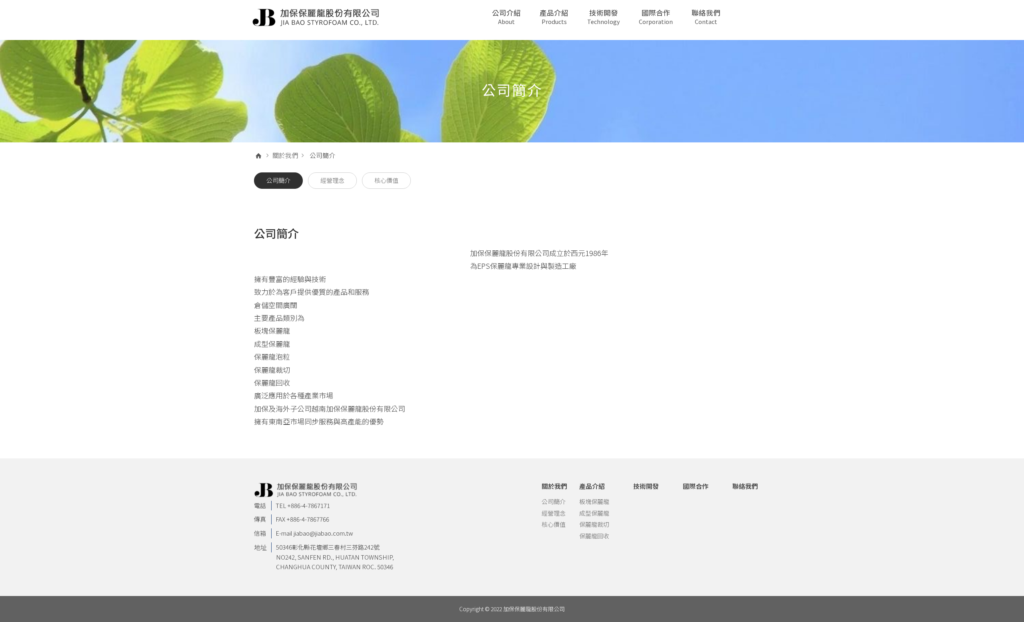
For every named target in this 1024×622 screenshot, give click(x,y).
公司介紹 (506, 17)
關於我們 (285, 155)
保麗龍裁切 (594, 524)
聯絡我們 (706, 17)
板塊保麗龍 (594, 501)
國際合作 (656, 17)
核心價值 (554, 524)
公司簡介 (554, 501)
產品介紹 (554, 17)
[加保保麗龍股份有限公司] (316, 17)
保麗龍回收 (594, 536)
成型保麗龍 (594, 513)
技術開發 (603, 17)
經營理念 (554, 513)
